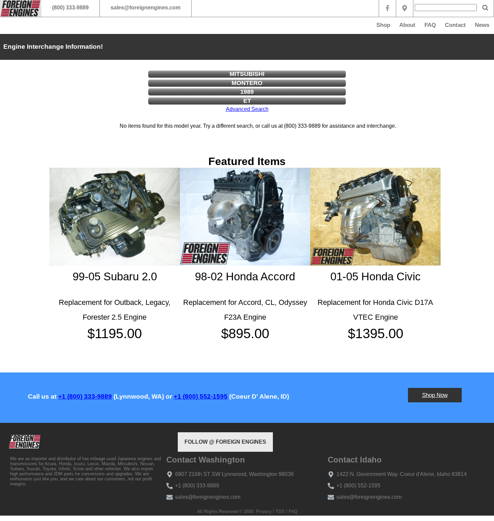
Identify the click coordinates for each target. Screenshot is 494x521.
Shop (383, 25)
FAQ (430, 25)
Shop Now (435, 395)
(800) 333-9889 (70, 7)
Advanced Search (247, 109)
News (482, 25)
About (407, 25)
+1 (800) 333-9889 (85, 396)
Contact (455, 25)
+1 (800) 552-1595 (201, 396)
